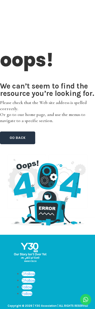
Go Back (18, 138)
